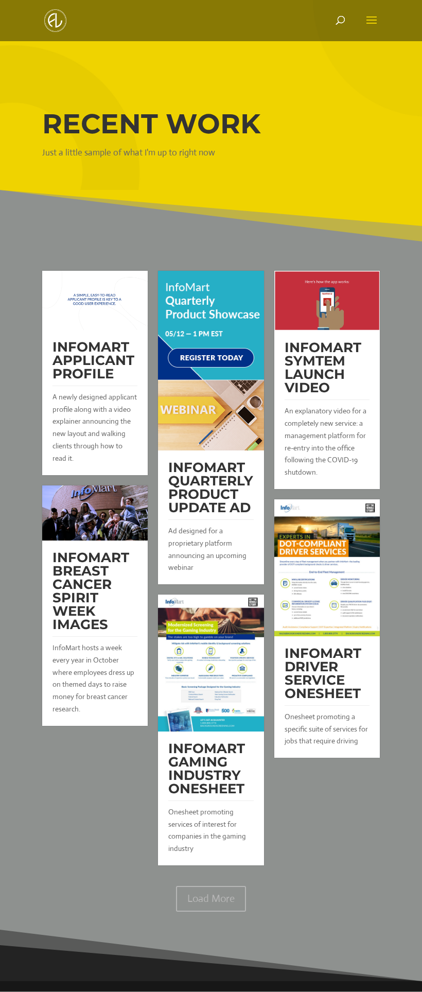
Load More (211, 898)
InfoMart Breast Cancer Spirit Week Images (90, 591)
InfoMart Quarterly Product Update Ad (210, 487)
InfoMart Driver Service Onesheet (323, 673)
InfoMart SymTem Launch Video (323, 367)
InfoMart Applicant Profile (93, 360)
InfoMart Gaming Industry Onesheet (206, 768)
